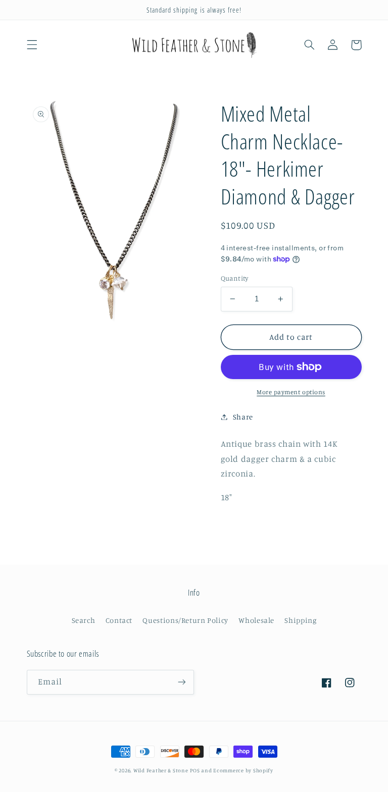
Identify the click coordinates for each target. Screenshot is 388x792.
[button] (31, 45)
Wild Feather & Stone (160, 770)
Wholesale (256, 620)
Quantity (235, 278)
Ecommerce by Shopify (243, 770)
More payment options (291, 392)
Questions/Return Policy (185, 620)
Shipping (300, 620)
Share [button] (243, 416)
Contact (119, 620)
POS (195, 770)
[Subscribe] (181, 682)
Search (83, 620)
